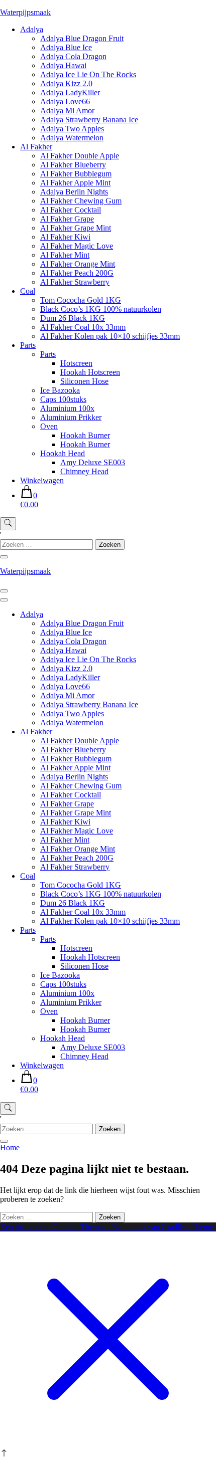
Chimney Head (84, 471)
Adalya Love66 (65, 101)
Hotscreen (76, 363)
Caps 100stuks (63, 399)
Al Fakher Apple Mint (75, 182)
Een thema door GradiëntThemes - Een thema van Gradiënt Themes (108, 1226)
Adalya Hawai (63, 65)
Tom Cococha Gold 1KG (80, 300)
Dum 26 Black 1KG (72, 318)
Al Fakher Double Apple (79, 155)
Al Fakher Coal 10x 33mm (83, 327)
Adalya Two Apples (72, 128)
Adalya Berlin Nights (74, 191)
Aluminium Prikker (70, 417)
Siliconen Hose (84, 381)
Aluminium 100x (67, 408)
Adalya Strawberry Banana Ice (89, 119)
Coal (27, 291)
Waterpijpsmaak (25, 12)
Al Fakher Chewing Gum (81, 200)
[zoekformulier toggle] (8, 523)
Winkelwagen (42, 480)
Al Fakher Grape (67, 219)
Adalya (31, 29)
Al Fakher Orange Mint (77, 264)
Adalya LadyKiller (70, 92)
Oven (49, 426)
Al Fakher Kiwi (65, 237)
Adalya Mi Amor (67, 110)
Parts (28, 345)
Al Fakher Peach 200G (77, 273)
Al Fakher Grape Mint (75, 228)
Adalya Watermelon (71, 137)
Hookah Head (62, 453)
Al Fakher (36, 146)
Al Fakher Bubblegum (76, 173)
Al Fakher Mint (64, 255)
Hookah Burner (85, 435)
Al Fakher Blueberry (73, 164)
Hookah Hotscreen (90, 372)
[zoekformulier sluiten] (4, 556)
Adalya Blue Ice (66, 47)
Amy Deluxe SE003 (92, 462)
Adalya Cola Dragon (73, 56)
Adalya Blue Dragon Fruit (82, 38)
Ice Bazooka (60, 390)
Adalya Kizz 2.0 (66, 83)
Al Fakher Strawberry (75, 282)
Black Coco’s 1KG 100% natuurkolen (100, 309)
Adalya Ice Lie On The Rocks (88, 74)
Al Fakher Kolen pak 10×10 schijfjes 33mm (110, 336)
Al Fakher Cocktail (70, 209)
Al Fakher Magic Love (76, 246)
